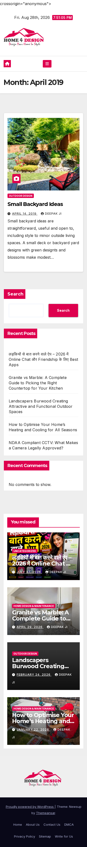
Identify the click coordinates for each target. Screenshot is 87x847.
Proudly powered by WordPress (30, 807)
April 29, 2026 (30, 627)
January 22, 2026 (33, 729)
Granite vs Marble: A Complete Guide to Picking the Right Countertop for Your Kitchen (38, 383)
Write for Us (64, 836)
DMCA (69, 824)
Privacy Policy (24, 836)
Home (17, 824)
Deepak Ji (53, 213)
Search (15, 294)
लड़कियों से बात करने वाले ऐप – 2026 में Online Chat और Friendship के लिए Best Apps (43, 359)
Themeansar (45, 813)
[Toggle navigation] (47, 64)
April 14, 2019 (24, 213)
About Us (33, 824)
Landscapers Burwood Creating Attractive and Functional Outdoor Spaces (41, 406)
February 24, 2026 (34, 674)
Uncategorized (25, 551)
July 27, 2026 (29, 572)
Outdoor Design (20, 195)
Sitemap (45, 836)
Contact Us (52, 824)
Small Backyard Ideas (35, 204)
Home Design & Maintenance (34, 606)
